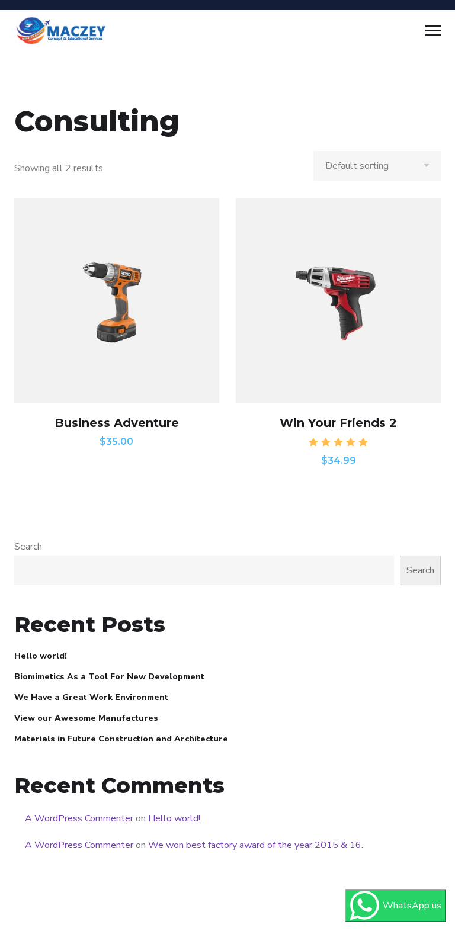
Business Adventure (117, 423)
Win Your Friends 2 (338, 423)
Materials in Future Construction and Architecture (121, 738)
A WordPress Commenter (79, 818)
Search (28, 546)
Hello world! (40, 656)
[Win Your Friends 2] (338, 300)
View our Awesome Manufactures (86, 718)
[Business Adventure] (116, 300)
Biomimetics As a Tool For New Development (109, 676)
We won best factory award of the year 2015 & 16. (255, 845)
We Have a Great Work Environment (91, 697)
